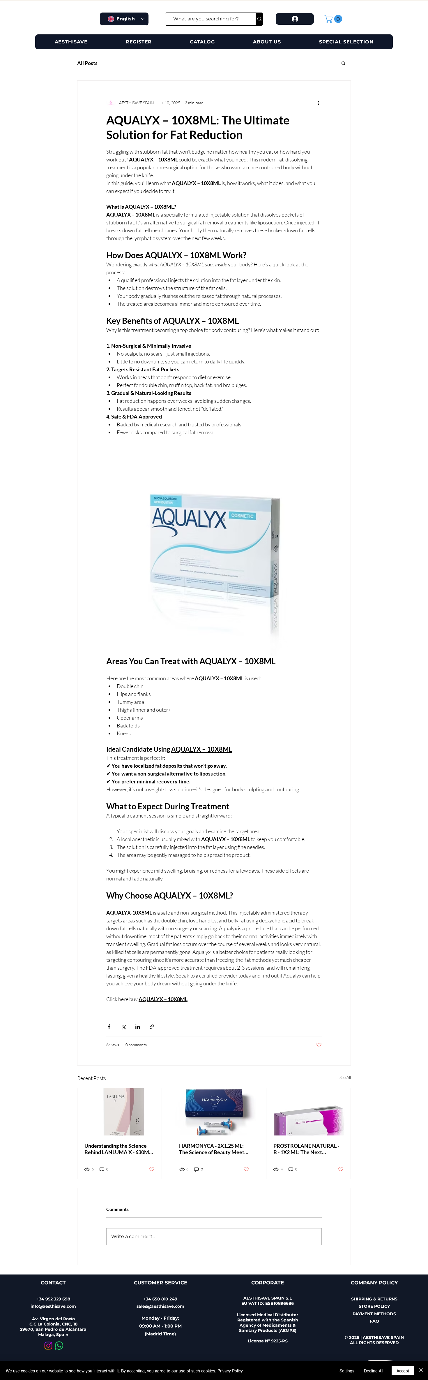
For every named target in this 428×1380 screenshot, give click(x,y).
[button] (334, 19)
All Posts (87, 63)
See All (345, 1077)
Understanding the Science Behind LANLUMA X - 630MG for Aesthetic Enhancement (118, 1148)
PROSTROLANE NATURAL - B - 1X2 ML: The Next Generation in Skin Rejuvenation (306, 1148)
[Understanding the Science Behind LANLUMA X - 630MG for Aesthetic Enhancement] (119, 1111)
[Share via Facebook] (109, 1026)
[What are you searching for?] (259, 19)
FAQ (374, 1321)
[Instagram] (48, 1345)
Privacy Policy (230, 1371)
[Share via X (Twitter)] (123, 1026)
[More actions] (318, 102)
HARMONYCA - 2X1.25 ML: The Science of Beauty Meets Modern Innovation (213, 1148)
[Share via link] (152, 1026)
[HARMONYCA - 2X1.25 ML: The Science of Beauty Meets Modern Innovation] (214, 1111)
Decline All (373, 1371)
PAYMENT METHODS (374, 1313)
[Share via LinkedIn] (137, 1026)
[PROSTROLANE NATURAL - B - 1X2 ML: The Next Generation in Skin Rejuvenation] (308, 1111)
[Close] (421, 1370)
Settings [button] (346, 1371)
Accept (403, 1371)
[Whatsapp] (59, 1345)
